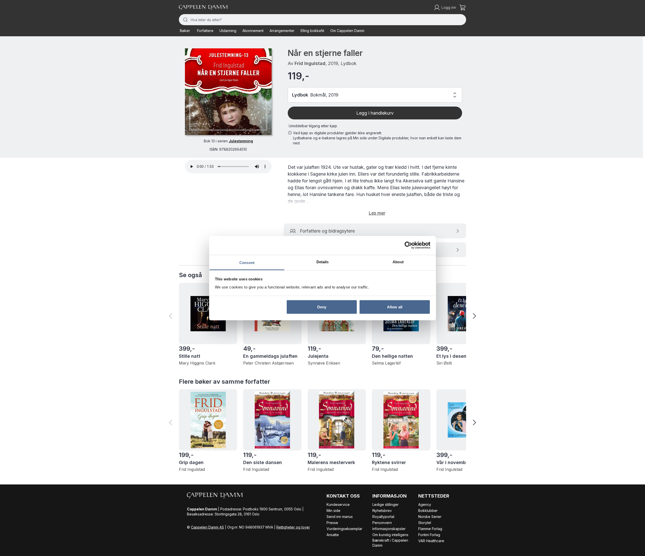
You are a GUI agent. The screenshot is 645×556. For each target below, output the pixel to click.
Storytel (424, 522)
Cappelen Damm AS (207, 527)
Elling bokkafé (312, 30)
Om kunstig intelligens (390, 535)
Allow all (394, 307)
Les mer (377, 213)
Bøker (185, 30)
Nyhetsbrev (382, 510)
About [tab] (398, 261)
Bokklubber (428, 510)
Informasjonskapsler (389, 529)
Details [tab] (322, 261)
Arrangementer (282, 30)
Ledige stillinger (385, 504)
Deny (321, 307)
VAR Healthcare (431, 541)
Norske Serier (429, 516)
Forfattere (205, 30)
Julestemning (241, 141)
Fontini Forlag (429, 535)
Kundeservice (338, 504)
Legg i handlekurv (375, 113)
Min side (333, 510)
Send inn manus (340, 516)
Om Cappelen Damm (347, 30)
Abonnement (253, 30)
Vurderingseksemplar (344, 529)
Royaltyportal (383, 516)
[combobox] (322, 19)
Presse (332, 522)
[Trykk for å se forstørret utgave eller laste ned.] (228, 91)
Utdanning (227, 30)
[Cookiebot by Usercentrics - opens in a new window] (408, 245)
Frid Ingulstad (310, 63)
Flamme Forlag (430, 529)
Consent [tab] (246, 262)
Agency (424, 504)
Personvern (382, 522)
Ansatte (333, 535)
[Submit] (185, 19)
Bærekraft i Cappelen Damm (390, 542)
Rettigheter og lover (293, 527)
